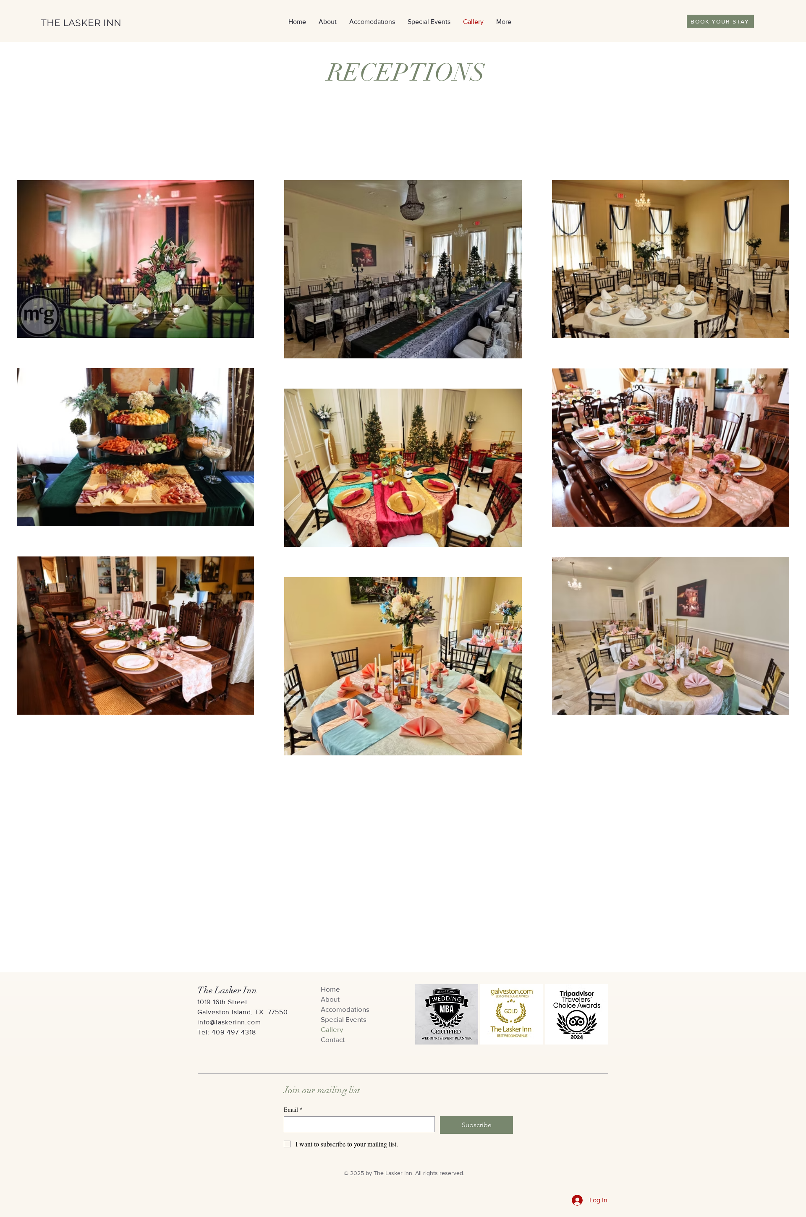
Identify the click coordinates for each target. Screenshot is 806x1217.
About (330, 999)
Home (330, 989)
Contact (333, 1039)
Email (293, 1109)
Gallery (332, 1029)
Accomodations (345, 1009)
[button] (429, 21)
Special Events (343, 1019)
